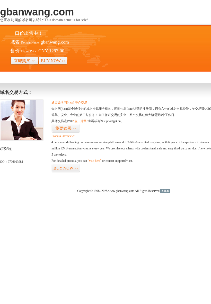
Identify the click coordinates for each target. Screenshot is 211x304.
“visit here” (94, 161)
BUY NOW (53, 60)
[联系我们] (22, 139)
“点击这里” (80, 121)
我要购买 (65, 128)
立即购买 (24, 60)
